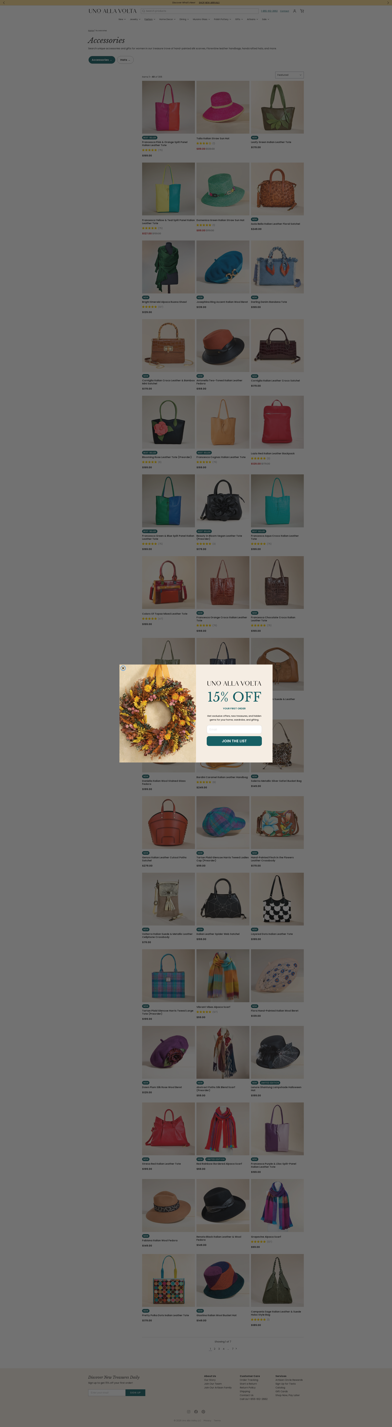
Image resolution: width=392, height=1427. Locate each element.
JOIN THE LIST (234, 741)
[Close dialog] (123, 668)
